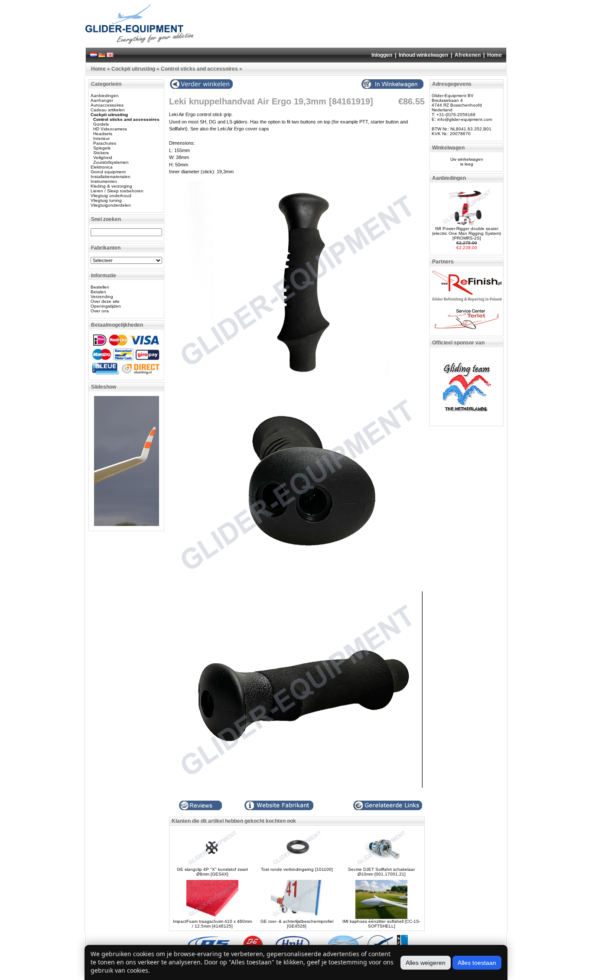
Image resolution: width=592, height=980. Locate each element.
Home (494, 55)
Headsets (102, 133)
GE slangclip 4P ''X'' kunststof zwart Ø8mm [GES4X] (212, 871)
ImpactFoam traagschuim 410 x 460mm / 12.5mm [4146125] (212, 923)
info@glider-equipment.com (464, 119)
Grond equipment (108, 171)
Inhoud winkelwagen (423, 55)
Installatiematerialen (110, 176)
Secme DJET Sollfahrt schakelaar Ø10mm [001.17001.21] (381, 871)
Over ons (100, 310)
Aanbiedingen (105, 95)
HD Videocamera (110, 129)
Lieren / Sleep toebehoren (117, 190)
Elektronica (102, 167)
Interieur (101, 138)
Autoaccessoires (107, 105)
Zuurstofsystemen (111, 162)
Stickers (101, 152)
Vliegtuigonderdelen (111, 205)
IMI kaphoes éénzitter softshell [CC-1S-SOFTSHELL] (381, 923)
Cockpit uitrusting (133, 69)
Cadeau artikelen (108, 109)
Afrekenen (468, 55)
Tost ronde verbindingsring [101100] (297, 869)
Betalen (98, 291)
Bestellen (100, 287)
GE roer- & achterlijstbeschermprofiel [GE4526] (296, 923)
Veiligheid (102, 157)
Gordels (101, 124)
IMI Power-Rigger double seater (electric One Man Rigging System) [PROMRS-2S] (466, 233)
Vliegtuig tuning (106, 200)
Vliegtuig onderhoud (111, 195)
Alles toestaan (477, 962)
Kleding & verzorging (111, 186)
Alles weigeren (426, 962)
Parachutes (104, 143)
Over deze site (105, 301)
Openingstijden (106, 306)
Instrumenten (104, 181)
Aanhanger (102, 100)
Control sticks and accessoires (199, 69)
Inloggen (381, 55)
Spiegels (102, 148)
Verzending (102, 296)
